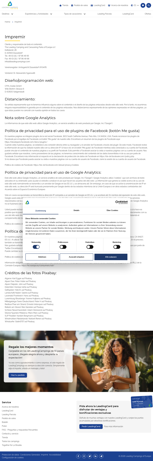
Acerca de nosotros (10, 407)
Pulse (4, 426)
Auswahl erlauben (76, 257)
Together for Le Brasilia (12, 445)
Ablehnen (42, 257)
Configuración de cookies (13, 457)
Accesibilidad (55, 455)
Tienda (5, 437)
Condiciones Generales (30, 455)
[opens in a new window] (78, 456)
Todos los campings (10, 441)
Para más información (113, 426)
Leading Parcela (9, 414)
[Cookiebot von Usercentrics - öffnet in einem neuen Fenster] (117, 202)
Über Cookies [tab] (112, 210)
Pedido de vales (9, 418)
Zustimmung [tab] (40, 211)
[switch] (63, 247)
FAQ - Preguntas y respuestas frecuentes (20, 430)
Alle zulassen (110, 257)
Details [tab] (76, 210)
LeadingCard (7, 411)
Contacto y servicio (10, 434)
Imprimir (44, 455)
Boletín (5, 422)
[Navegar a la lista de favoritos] (143, 5)
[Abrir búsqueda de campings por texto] (148, 5)
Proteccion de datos (10, 455)
